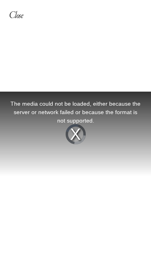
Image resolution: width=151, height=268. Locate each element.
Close (16, 15)
